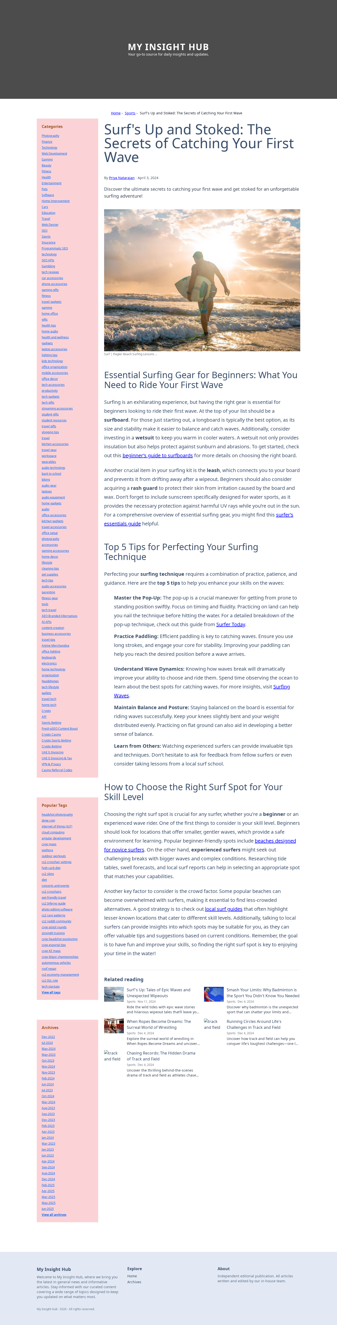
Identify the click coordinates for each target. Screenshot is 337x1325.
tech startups (51, 986)
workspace (49, 456)
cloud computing (53, 832)
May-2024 (49, 1049)
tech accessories (53, 385)
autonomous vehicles (56, 963)
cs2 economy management (60, 975)
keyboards (49, 657)
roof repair (49, 969)
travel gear (49, 450)
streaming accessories (57, 408)
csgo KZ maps (51, 951)
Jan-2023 (48, 1149)
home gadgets (51, 503)
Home (116, 113)
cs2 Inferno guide (54, 903)
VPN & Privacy (51, 764)
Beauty (46, 165)
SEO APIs (48, 260)
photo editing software (57, 909)
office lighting (51, 651)
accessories (50, 545)
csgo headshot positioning (59, 939)
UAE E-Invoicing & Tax (57, 758)
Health (46, 177)
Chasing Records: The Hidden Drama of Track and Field (161, 1056)
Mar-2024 (48, 1102)
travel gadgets (51, 302)
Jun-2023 (48, 1155)
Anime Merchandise (55, 645)
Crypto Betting (51, 746)
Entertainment (51, 183)
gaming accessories (55, 551)
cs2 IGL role (50, 980)
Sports (130, 113)
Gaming (47, 159)
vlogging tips (50, 432)
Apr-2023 (48, 1132)
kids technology (52, 361)
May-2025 (49, 1203)
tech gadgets (50, 396)
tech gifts (48, 402)
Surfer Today (230, 624)
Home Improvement (56, 201)
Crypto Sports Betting (56, 740)
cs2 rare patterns (53, 915)
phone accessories (54, 284)
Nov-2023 (48, 1072)
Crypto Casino (51, 734)
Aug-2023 (48, 1108)
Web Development (54, 153)
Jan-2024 (48, 1138)
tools (45, 604)
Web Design (50, 225)
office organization (54, 367)
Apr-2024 (48, 1161)
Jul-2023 (47, 1090)
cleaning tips (50, 568)
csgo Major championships (60, 957)
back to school (51, 474)
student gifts (50, 414)
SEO (44, 230)
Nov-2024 (48, 1066)
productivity (50, 391)
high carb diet (51, 868)
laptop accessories (54, 349)
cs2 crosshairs (51, 892)
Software (48, 195)
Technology (49, 147)
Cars (45, 207)
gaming (47, 308)
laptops (47, 491)
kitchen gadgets (52, 521)
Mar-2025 (48, 1197)
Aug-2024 (48, 1173)
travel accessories (54, 527)
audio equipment (53, 497)
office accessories (54, 515)
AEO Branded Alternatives (59, 616)
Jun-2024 (48, 1084)
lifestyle (47, 562)
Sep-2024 (48, 1167)
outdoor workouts (54, 856)
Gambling (48, 266)
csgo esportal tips (54, 945)
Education (48, 213)
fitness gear (50, 598)
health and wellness (55, 337)
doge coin (48, 820)
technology (49, 254)
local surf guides (224, 909)
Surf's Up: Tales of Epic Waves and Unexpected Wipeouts (158, 992)
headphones (50, 681)
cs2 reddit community (56, 921)
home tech (49, 705)
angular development (56, 838)
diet (44, 880)
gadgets (47, 343)
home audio (50, 331)
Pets (45, 189)
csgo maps (49, 844)
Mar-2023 (48, 1143)
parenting (48, 592)
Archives (134, 1282)
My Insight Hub (168, 47)
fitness (46, 296)
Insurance (49, 242)
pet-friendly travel (54, 897)
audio (45, 509)
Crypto (46, 711)
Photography (50, 136)
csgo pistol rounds (54, 927)
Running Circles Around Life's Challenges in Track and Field (254, 1024)
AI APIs (47, 622)
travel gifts (49, 426)
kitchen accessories (55, 444)
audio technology (53, 468)
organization (50, 675)
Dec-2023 (48, 1120)
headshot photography (57, 814)
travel (46, 438)
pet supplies (50, 574)
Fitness (46, 171)
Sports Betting (51, 723)
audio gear (49, 485)
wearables (49, 462)
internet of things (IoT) (57, 826)
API (44, 717)
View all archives (54, 1215)
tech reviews (50, 272)
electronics (49, 663)
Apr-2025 (48, 1191)
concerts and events (55, 886)
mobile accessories (55, 373)
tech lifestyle (50, 687)
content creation (53, 628)
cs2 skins (48, 874)
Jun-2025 (48, 1209)
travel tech (49, 699)
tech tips (47, 580)
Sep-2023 (48, 1114)
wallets (46, 693)
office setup (50, 533)
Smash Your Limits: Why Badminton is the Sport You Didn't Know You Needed (263, 992)
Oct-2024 (48, 1096)
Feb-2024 (48, 1078)
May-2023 (49, 1055)
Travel (46, 219)
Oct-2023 (48, 1060)
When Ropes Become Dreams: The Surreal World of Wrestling (159, 1024)
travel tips (48, 640)
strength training (53, 933)
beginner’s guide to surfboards (158, 455)
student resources (54, 420)
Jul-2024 (47, 1043)
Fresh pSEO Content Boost (60, 728)
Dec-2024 (48, 1179)
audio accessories (54, 586)
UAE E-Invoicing (52, 752)
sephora (47, 850)
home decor (50, 557)
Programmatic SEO (55, 248)
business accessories (56, 634)
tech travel (49, 610)
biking (46, 479)
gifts (45, 319)
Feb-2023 (48, 1126)
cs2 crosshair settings (57, 862)
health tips (49, 325)
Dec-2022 (48, 1037)
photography (50, 539)
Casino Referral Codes (57, 770)
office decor (50, 379)
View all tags (51, 992)
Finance (47, 142)
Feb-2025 (48, 1185)
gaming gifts (50, 290)
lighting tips (49, 355)
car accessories (52, 278)
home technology (53, 669)
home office (50, 313)
